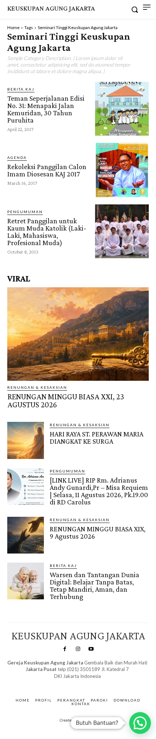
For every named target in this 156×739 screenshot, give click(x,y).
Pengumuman (25, 211)
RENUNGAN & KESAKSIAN (37, 387)
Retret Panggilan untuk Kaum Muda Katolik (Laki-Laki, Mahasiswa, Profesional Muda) (46, 232)
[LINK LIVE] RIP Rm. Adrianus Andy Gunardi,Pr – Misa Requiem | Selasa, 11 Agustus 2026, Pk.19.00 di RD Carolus (99, 491)
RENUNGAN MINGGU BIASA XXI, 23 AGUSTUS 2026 (65, 400)
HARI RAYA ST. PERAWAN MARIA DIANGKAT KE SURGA (96, 437)
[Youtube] (91, 649)
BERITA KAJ (20, 89)
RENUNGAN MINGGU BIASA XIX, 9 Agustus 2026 (97, 532)
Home (13, 27)
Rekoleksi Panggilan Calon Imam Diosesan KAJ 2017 (46, 170)
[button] (140, 723)
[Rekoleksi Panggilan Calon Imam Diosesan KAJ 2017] (122, 170)
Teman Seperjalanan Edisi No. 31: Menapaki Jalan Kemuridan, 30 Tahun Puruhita (46, 109)
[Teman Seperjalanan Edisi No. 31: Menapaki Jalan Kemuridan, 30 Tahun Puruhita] (122, 109)
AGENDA (17, 157)
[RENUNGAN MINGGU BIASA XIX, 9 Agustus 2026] (25, 535)
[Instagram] (78, 649)
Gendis (98, 683)
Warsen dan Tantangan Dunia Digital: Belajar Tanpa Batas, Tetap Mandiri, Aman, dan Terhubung (94, 585)
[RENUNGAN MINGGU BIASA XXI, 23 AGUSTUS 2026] (78, 334)
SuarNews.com (66, 683)
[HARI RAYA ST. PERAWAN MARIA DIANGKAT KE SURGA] (25, 440)
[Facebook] (64, 649)
